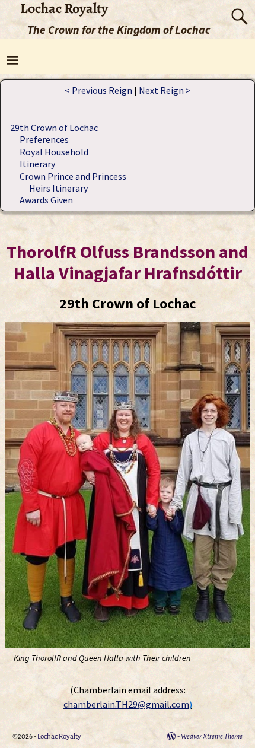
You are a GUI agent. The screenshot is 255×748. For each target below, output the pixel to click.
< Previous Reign (98, 90)
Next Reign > (165, 90)
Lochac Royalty (59, 736)
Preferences (44, 139)
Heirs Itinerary (58, 188)
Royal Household (54, 152)
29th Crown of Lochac (54, 127)
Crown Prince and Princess (73, 176)
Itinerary (37, 164)
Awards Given (46, 200)
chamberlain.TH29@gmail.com (126, 704)
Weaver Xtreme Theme (212, 736)
